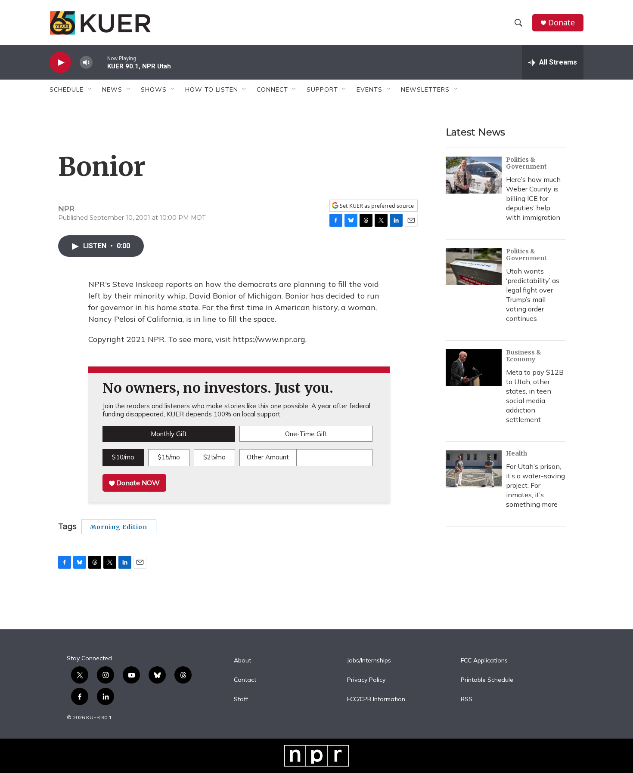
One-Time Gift (306, 434)
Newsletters (425, 89)
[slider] (100, 62)
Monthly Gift (169, 434)
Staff (241, 699)
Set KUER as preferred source (376, 205)
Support (322, 89)
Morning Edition (118, 527)
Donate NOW (137, 482)
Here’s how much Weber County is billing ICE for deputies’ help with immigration (533, 198)
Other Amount (268, 457)
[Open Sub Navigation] (90, 89)
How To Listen (211, 89)
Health (516, 453)
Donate (561, 22)
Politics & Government (526, 163)
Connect (272, 89)
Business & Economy (523, 355)
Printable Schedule (487, 680)
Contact (245, 680)
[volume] (86, 62)
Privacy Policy (366, 680)
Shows (154, 89)
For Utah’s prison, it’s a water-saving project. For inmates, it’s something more (535, 485)
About (242, 660)
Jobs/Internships (369, 660)
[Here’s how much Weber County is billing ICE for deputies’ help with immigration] (474, 175)
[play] (60, 63)
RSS (466, 699)
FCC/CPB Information (376, 699)
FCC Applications (484, 660)
